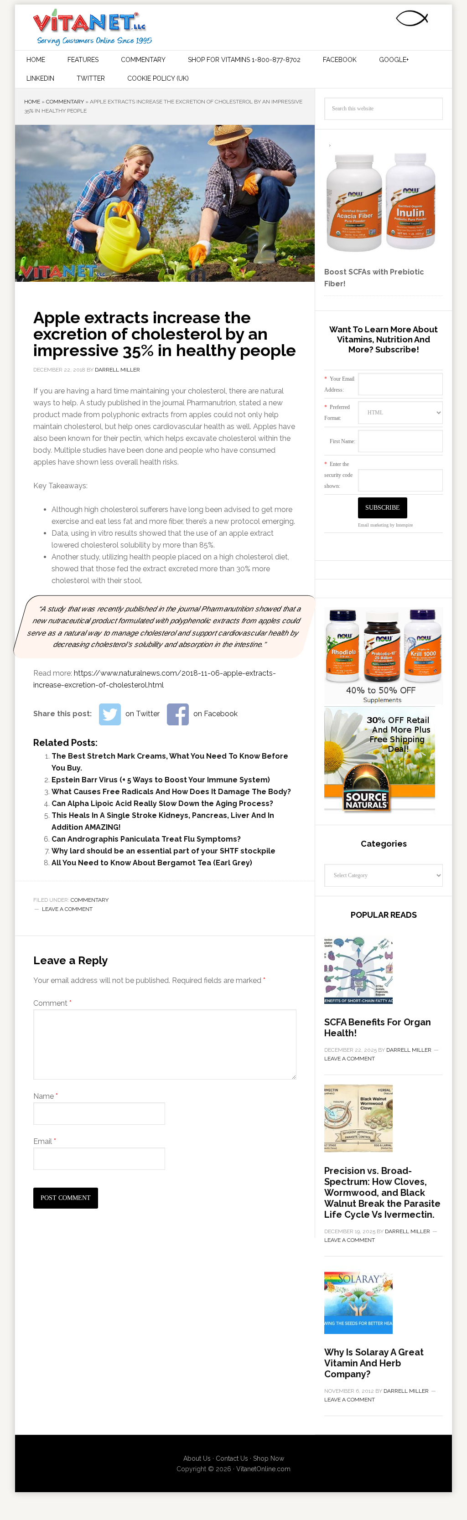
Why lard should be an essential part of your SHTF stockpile (163, 851)
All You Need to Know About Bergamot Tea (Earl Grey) (152, 862)
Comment (52, 1003)
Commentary (65, 101)
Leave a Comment (67, 909)
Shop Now (268, 1458)
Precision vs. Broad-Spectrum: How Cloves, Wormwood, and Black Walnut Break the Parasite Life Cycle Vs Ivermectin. (382, 1192)
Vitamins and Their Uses (92, 27)
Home (32, 101)
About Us (197, 1458)
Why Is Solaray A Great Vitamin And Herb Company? (374, 1363)
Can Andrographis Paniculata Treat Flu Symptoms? (146, 839)
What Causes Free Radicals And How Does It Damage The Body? (171, 791)
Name (45, 1096)
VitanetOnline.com (263, 1469)
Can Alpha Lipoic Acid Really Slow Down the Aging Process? (162, 803)
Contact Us (232, 1458)
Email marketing (373, 524)
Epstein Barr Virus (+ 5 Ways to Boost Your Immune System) (161, 780)
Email (44, 1141)
